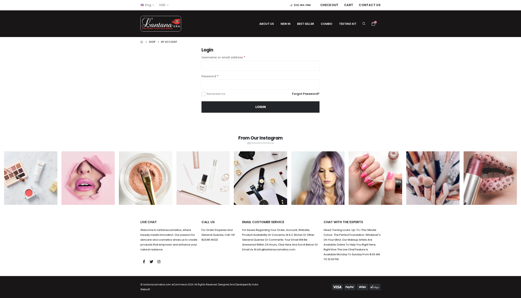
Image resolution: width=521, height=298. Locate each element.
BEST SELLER (305, 24)
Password (209, 76)
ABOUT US (266, 24)
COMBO (326, 24)
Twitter (151, 262)
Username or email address (223, 57)
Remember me (216, 94)
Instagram (159, 262)
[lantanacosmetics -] (160, 24)
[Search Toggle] (364, 24)
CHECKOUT (329, 5)
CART (348, 5)
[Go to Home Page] (141, 41)
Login (260, 107)
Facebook (144, 262)
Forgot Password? (306, 94)
